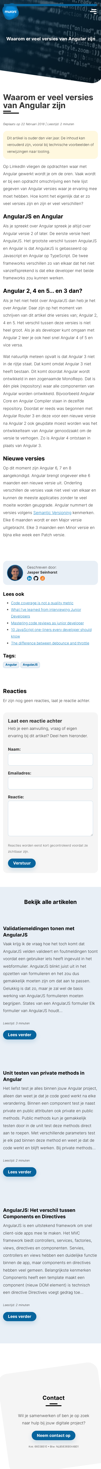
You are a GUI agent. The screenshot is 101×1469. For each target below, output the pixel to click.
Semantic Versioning (52, 512)
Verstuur (22, 863)
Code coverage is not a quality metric (42, 603)
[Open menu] (93, 11)
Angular (11, 664)
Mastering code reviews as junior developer (47, 623)
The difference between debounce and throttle (50, 643)
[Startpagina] (10, 11)
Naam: (14, 749)
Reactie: (16, 797)
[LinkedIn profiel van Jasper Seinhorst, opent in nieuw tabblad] (30, 577)
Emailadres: (19, 773)
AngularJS (30, 664)
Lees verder (19, 1034)
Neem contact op (53, 1435)
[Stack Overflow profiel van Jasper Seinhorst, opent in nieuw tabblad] (43, 577)
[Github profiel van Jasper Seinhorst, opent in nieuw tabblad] (36, 577)
